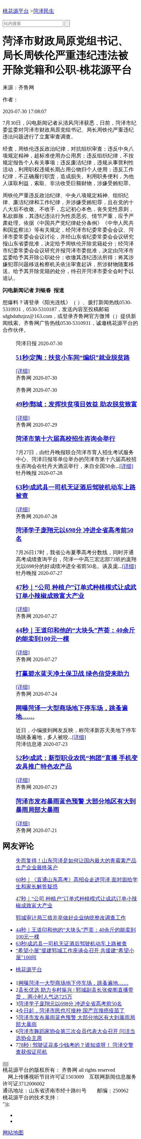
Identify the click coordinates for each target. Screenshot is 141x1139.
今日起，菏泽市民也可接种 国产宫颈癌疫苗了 (71, 1010)
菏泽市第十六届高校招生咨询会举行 (65, 438)
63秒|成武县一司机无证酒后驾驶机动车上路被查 (71, 943)
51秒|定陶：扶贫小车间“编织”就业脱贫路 (73, 357)
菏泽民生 (43, 11)
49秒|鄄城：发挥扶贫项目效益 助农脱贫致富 (76, 404)
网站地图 (13, 1132)
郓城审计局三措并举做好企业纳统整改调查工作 (71, 917)
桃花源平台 (16, 11)
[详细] (23, 371)
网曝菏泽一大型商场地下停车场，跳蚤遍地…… (73, 983)
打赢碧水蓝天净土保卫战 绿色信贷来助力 (73, 673)
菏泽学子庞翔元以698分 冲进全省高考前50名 (70, 1003)
